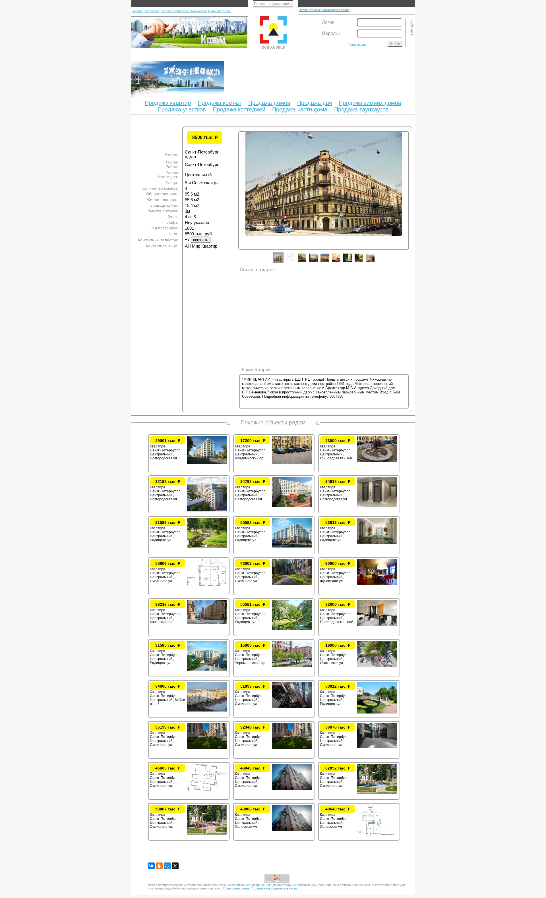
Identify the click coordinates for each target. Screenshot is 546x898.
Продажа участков (182, 109)
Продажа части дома (299, 109)
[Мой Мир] (167, 865)
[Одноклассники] (159, 865)
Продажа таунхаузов (361, 109)
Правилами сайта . (237, 888)
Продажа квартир (168, 103)
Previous (234, 196)
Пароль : (331, 33)
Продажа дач (314, 103)
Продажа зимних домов (370, 103)
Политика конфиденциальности (274, 888)
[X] (175, 865)
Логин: (329, 22)
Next (413, 196)
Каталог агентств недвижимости (184, 11)
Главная (137, 11)
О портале (152, 11)
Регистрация (357, 44)
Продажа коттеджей (239, 109)
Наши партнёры (219, 11)
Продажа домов (269, 103)
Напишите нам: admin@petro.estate (324, 10)
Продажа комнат (219, 103)
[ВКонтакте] (151, 865)
